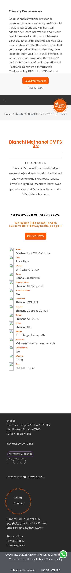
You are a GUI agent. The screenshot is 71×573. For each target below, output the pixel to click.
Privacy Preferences (35, 540)
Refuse (35, 548)
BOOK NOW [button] (35, 236)
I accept (35, 557)
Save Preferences (35, 80)
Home (7, 114)
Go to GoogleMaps (19, 433)
